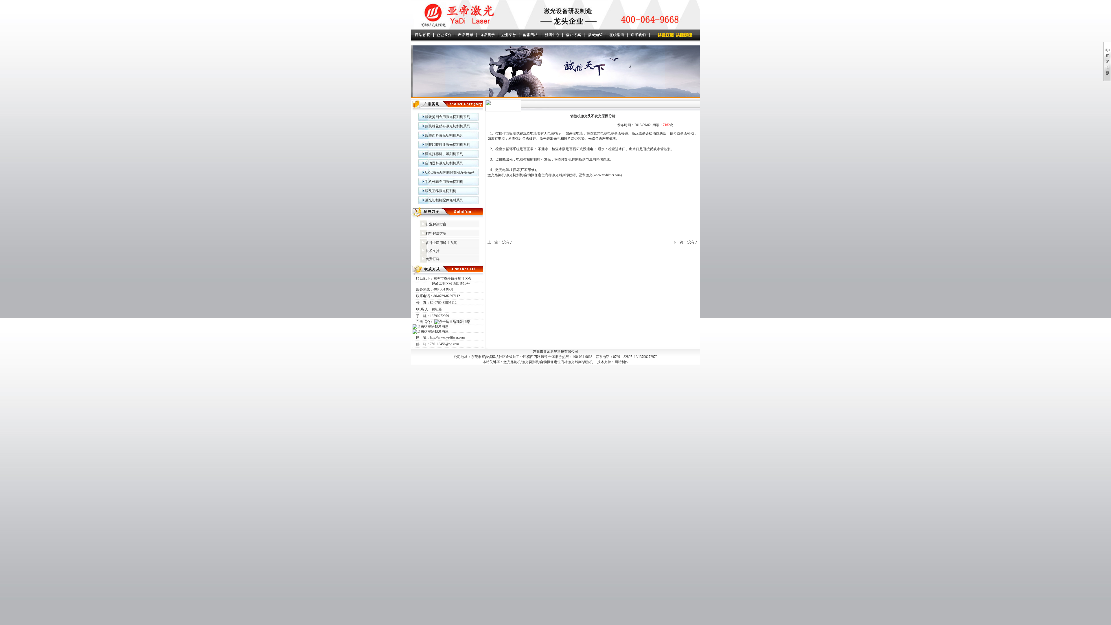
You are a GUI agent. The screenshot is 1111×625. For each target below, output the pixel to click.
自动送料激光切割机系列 (444, 163)
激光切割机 (514, 175)
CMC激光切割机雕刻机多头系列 (449, 172)
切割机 (571, 175)
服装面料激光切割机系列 (444, 135)
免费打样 (432, 259)
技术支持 (432, 251)
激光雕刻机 (496, 175)
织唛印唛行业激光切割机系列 (447, 145)
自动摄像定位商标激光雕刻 (545, 175)
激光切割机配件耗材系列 (444, 200)
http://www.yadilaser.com (447, 337)
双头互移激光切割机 (440, 191)
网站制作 (621, 362)
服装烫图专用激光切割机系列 (447, 117)
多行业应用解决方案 (441, 243)
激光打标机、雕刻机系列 (444, 154)
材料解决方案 (436, 233)
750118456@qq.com (444, 344)
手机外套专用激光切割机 (444, 182)
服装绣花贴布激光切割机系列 (447, 126)
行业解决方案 (436, 224)
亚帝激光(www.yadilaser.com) (600, 175)
